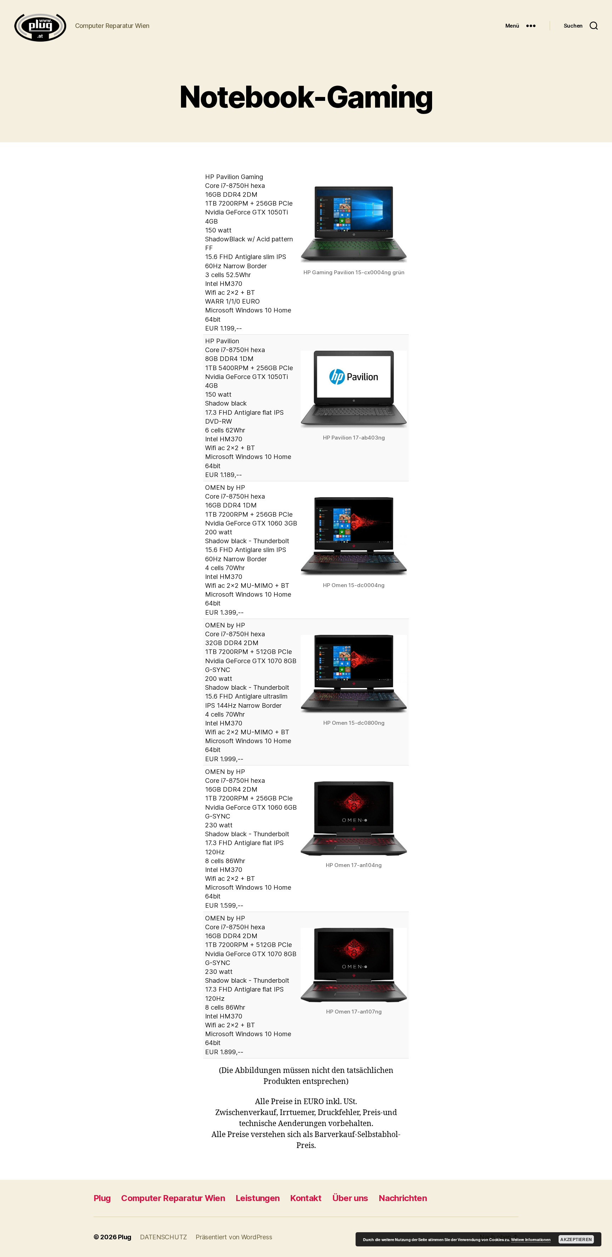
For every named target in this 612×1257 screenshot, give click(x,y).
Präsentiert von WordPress (234, 1237)
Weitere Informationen (530, 1239)
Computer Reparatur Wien (173, 1198)
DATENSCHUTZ (163, 1237)
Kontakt (305, 1198)
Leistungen (257, 1198)
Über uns (350, 1198)
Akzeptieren (576, 1239)
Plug (102, 1198)
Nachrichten (403, 1198)
